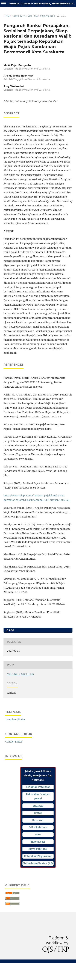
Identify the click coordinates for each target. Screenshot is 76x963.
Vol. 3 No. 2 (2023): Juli (41, 16)
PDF (11, 630)
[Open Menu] (3, 3)
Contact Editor (13, 741)
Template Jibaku (15, 719)
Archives (19, 16)
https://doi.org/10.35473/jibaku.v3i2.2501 (34, 101)
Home (7, 16)
